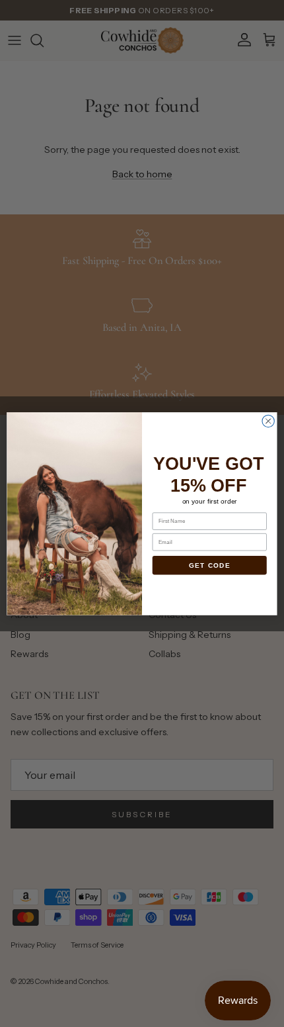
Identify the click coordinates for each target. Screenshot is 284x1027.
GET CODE (210, 565)
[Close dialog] (268, 421)
